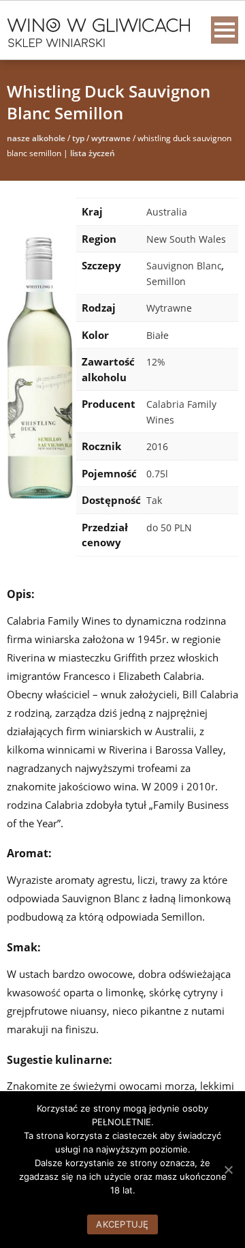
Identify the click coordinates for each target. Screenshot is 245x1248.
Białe (157, 335)
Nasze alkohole (36, 138)
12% (155, 361)
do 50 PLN (169, 527)
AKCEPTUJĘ (122, 1224)
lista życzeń (92, 153)
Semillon (166, 281)
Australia (166, 211)
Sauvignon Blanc (184, 265)
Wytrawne (111, 138)
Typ (78, 138)
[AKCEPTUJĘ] (228, 1169)
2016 (157, 446)
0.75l (157, 473)
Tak (154, 500)
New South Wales (186, 239)
